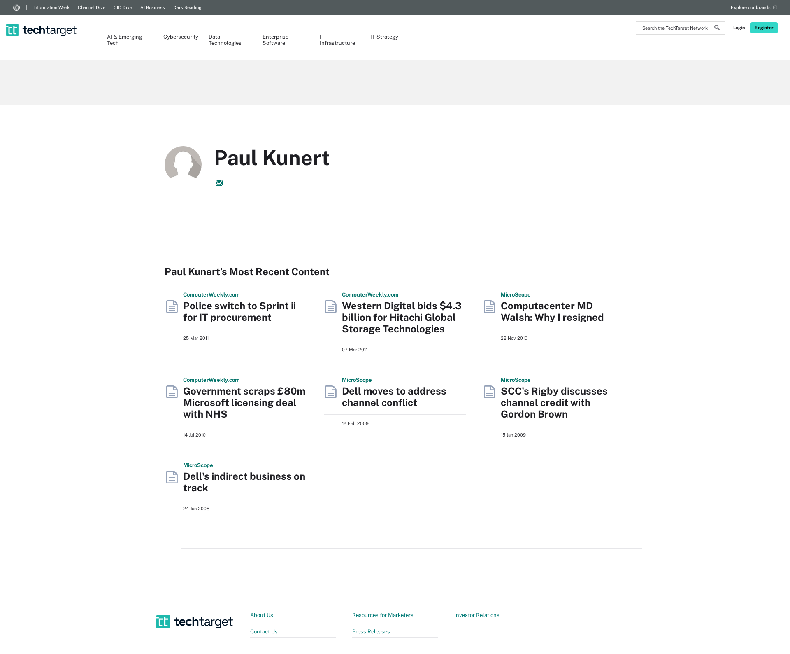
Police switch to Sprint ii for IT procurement (239, 311)
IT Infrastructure (337, 40)
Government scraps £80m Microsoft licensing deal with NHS (244, 402)
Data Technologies (225, 40)
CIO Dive (123, 7)
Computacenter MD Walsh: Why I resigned (552, 311)
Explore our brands (751, 7)
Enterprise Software (275, 40)
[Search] (717, 29)
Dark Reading (187, 7)
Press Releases (371, 631)
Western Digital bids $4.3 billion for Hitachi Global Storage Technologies (402, 317)
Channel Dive (91, 7)
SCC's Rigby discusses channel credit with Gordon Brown (554, 402)
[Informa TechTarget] (16, 7)
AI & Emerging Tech (124, 40)
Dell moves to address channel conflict (394, 396)
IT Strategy (384, 37)
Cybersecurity (177, 37)
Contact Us (264, 631)
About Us (261, 615)
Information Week (51, 7)
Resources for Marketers (383, 615)
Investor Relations (477, 615)
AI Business (152, 7)
